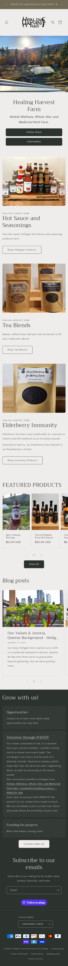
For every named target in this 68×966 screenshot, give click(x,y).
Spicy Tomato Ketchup (13, 536)
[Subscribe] (57, 890)
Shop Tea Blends (17, 349)
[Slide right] (41, 555)
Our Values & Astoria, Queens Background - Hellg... (33, 635)
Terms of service (35, 959)
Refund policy (37, 954)
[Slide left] (26, 555)
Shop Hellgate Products (21, 249)
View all (34, 564)
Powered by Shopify (40, 949)
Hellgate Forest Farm (21, 949)
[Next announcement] (62, 4)
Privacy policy (57, 949)
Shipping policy (53, 954)
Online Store (34, 132)
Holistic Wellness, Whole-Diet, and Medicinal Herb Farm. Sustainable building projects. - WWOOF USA (33, 788)
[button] (6, 22)
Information (34, 141)
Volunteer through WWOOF (28, 737)
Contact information (19, 954)
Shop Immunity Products (22, 460)
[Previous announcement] (6, 4)
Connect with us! (34, 844)
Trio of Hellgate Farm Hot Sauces (44, 536)
